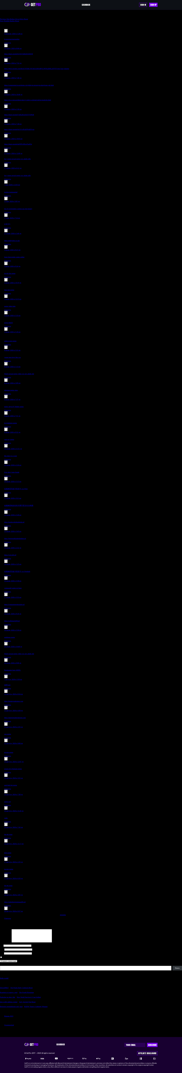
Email (2, 949)
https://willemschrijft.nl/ (12, 621)
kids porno (7, 853)
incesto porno (8, 752)
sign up (153, 4)
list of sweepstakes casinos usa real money (18, 209)
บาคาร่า (7, 224)
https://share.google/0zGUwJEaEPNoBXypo (19, 129)
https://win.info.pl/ (10, 555)
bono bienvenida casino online (14, 257)
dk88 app (7, 685)
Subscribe (152, 1045)
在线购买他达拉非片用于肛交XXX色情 (18, 505)
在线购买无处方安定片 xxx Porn (16, 489)
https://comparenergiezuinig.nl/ (14, 604)
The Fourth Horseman (26, 992)
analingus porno (9, 637)
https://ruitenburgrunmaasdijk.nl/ (15, 902)
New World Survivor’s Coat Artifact (29, 997)
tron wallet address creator (8, 1002)
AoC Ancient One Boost (27, 1002)
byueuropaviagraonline (11, 39)
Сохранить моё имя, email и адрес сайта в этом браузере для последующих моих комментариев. (37, 957)
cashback (86, 4)
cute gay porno (9, 439)
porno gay (7, 802)
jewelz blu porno (9, 273)
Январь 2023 (8, 1016)
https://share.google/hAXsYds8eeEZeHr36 (18, 54)
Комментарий (5, 942)
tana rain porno (9, 290)
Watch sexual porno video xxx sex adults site (19, 374)
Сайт (2, 953)
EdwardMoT (4, 988)
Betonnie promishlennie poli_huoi (11, 1006)
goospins (63, 915)
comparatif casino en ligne (13, 588)
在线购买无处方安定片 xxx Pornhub (17, 571)
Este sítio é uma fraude (11, 472)
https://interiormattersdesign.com (15, 718)
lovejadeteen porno (10, 423)
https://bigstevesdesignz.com (13, 701)
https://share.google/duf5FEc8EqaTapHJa (18, 144)
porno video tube (9, 306)
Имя (1, 945)
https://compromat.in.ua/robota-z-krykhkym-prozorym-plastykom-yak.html (29, 85)
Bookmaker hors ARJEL (12, 670)
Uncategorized (9, 1025)
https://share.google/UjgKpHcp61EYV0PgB (19, 115)
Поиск (2, 965)
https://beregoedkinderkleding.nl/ (15, 538)
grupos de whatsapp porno (13, 769)
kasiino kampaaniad (10, 192)
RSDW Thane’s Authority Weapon (36, 1006)
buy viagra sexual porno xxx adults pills (17, 159)
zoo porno (7, 734)
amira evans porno (10, 341)
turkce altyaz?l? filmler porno (14, 407)
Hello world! (4, 978)
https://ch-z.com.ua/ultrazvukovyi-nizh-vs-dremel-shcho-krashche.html (27, 100)
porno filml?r (8, 323)
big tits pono (8, 834)
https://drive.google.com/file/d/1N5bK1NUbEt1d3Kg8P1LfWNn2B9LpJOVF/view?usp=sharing (36, 69)
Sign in (143, 4)
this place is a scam (10, 456)
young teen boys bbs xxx (12, 357)
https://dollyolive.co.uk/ (12, 241)
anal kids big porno (10, 785)
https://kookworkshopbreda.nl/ (14, 522)
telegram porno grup (11, 390)
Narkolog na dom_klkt (7, 997)
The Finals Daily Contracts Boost (21, 988)
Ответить (7, 43)
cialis (6, 818)
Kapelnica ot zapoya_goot (8, 992)
